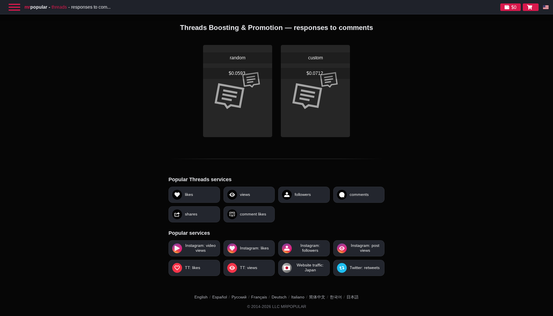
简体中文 (317, 297)
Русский (239, 297)
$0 (513, 7)
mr (35, 7)
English (201, 297)
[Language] (546, 7)
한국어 (336, 297)
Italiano (297, 297)
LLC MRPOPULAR (289, 306)
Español (219, 297)
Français (259, 297)
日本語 (352, 297)
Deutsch (279, 297)
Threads (59, 7)
